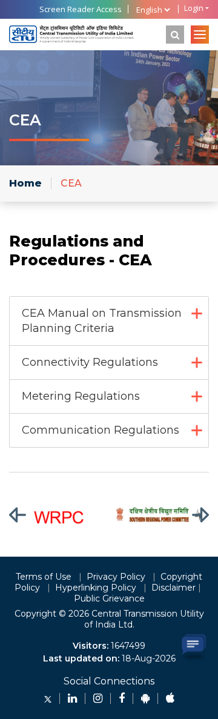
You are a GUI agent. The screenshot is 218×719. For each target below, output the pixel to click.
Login (193, 8)
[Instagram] (97, 698)
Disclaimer (173, 587)
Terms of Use (43, 576)
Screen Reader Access (80, 9)
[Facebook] (122, 698)
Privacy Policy (116, 576)
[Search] (175, 34)
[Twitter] (47, 698)
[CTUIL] (71, 34)
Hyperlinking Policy (95, 587)
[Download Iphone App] (170, 698)
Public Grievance (109, 598)
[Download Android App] (145, 698)
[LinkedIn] (72, 698)
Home (25, 183)
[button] (25, 515)
